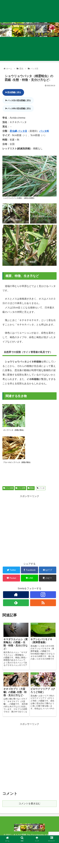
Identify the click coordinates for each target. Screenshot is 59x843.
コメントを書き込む (29, 803)
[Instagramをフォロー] (43, 594)
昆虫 (32, 488)
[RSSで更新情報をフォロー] (43, 602)
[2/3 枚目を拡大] (52, 207)
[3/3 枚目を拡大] (52, 228)
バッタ (42, 488)
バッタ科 (44, 131)
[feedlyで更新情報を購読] (16, 602)
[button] (53, 479)
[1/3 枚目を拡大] (24, 207)
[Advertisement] (29, 528)
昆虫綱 (13, 131)
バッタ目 (22, 131)
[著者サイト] (16, 594)
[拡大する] (52, 159)
